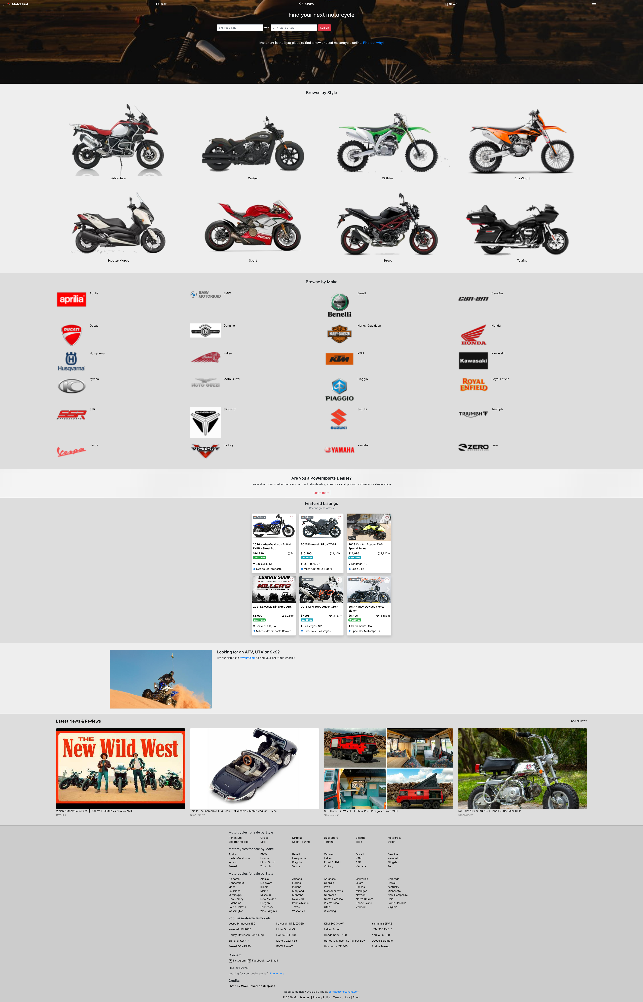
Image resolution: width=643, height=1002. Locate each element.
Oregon (265, 903)
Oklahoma (235, 903)
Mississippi (235, 895)
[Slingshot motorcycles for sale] (205, 422)
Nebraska (330, 895)
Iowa (327, 887)
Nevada (361, 895)
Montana (297, 895)
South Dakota (237, 907)
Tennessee (267, 907)
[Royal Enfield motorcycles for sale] (473, 384)
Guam (359, 883)
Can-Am (329, 854)
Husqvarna (299, 858)
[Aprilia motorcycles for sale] (71, 299)
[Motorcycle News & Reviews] (446, 4)
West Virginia (268, 911)
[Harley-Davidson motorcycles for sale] (339, 333)
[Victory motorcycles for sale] (205, 451)
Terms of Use (341, 997)
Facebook (258, 960)
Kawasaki (394, 858)
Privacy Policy (322, 997)
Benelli (296, 854)
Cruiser (264, 837)
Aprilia (233, 854)
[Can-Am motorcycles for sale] (473, 298)
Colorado (394, 879)
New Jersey (236, 899)
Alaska (264, 879)
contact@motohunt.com (344, 991)
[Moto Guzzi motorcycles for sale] (205, 382)
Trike (359, 841)
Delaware (266, 883)
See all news (579, 721)
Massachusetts (333, 891)
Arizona (297, 879)
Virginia (392, 907)
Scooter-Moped (238, 841)
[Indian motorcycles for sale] (205, 357)
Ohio (391, 899)
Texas (296, 907)
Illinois (264, 887)
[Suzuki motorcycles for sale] (339, 418)
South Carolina (397, 903)
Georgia (329, 883)
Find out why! (373, 43)
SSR (358, 862)
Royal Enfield (332, 862)
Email (274, 960)
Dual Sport (331, 837)
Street (391, 841)
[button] (350, 527)
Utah (327, 907)
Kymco (233, 862)
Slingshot (393, 862)
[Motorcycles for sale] (158, 4)
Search (324, 27)
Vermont (361, 907)
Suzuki (233, 866)
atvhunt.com (248, 657)
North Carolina (333, 899)
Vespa (296, 866)
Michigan (361, 891)
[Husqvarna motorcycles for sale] (71, 361)
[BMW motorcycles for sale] (205, 294)
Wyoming (330, 911)
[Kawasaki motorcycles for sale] (473, 360)
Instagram (239, 960)
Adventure (235, 837)
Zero (391, 866)
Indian (328, 858)
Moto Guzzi (267, 862)
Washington (236, 911)
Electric (360, 837)
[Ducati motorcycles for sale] (71, 334)
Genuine (393, 854)
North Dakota (364, 899)
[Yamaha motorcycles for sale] (339, 449)
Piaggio (297, 862)
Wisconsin (298, 911)
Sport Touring (301, 841)
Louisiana (234, 891)
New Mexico (268, 899)
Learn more (321, 492)
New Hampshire (398, 895)
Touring (329, 841)
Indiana (296, 887)
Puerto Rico (331, 903)
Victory (328, 866)
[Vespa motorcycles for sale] (71, 451)
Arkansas (330, 879)
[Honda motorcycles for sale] (473, 334)
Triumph (265, 866)
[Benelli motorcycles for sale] (339, 304)
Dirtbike (297, 837)
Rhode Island (364, 903)
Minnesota (394, 891)
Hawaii (392, 883)
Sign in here (276, 973)
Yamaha (361, 866)
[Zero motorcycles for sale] (473, 447)
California (362, 879)
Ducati (360, 854)
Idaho (232, 887)
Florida (296, 883)
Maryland (298, 891)
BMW (263, 854)
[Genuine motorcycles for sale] (205, 330)
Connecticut (236, 883)
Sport (264, 841)
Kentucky (393, 887)
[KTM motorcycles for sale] (339, 358)
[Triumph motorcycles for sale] (473, 414)
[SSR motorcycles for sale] (71, 414)
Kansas (360, 887)
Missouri (265, 895)
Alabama (234, 879)
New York (298, 899)
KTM (359, 858)
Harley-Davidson (239, 858)
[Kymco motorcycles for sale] (71, 385)
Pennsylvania (300, 903)
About (356, 997)
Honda (264, 858)
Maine (264, 891)
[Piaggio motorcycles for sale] (339, 389)
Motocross (394, 837)
